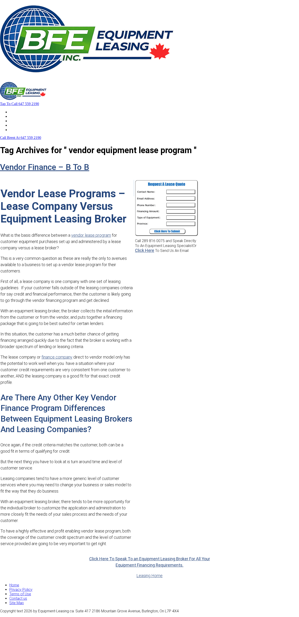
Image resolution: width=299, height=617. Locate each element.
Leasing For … (20, 116)
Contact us (18, 598)
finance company (57, 357)
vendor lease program (91, 235)
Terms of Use (20, 594)
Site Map (16, 603)
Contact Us (18, 129)
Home (14, 112)
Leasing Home (149, 575)
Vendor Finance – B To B (44, 167)
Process (16, 121)
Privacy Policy (20, 589)
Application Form (23, 125)
